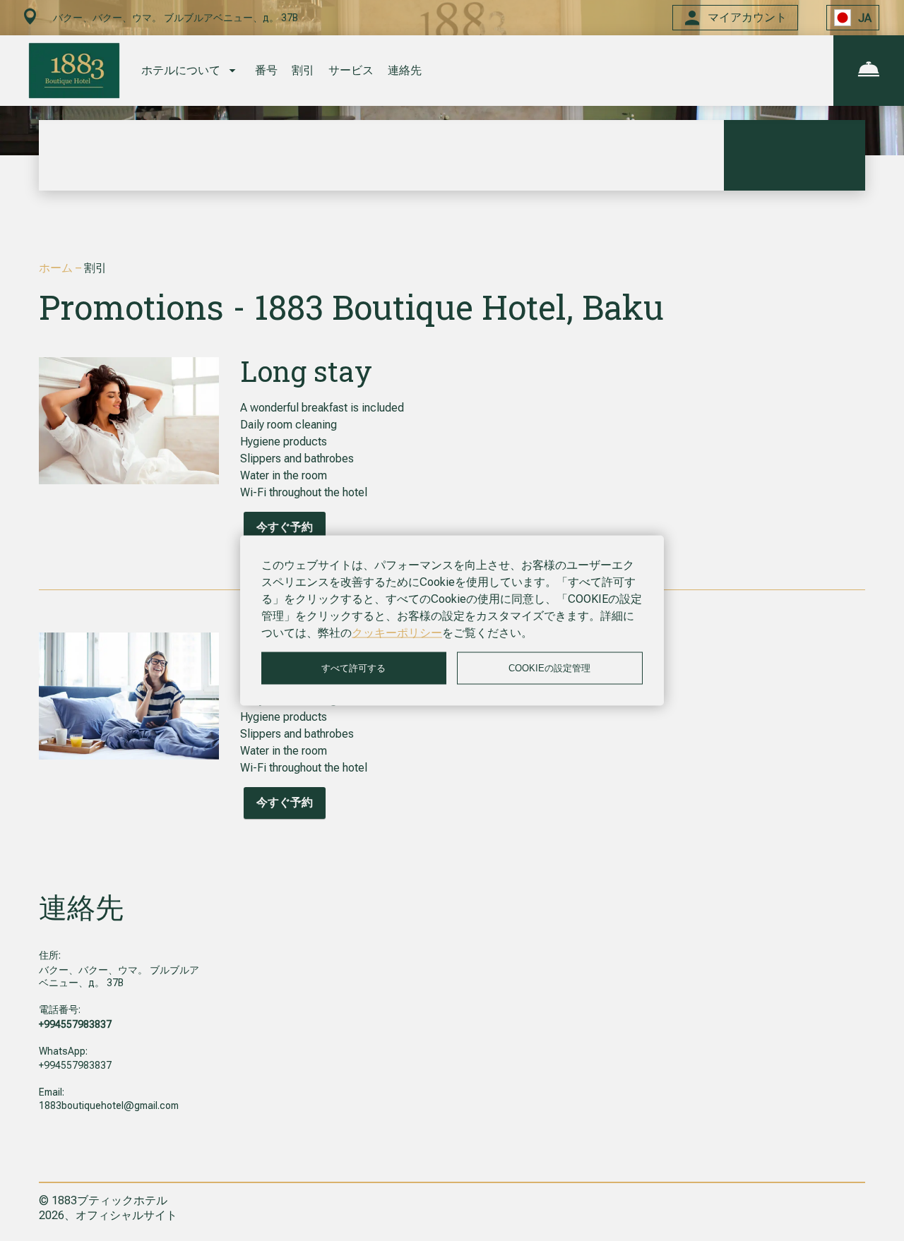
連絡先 (405, 70)
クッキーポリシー (397, 633)
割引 (303, 70)
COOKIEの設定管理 (549, 668)
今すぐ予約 (284, 527)
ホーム (57, 268)
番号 (266, 70)
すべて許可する (353, 668)
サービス (351, 70)
